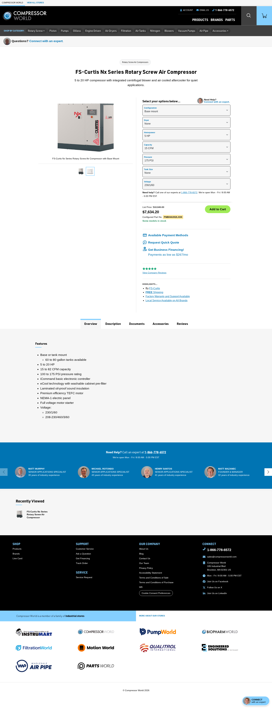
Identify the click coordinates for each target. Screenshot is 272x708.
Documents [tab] (136, 324)
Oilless (77, 30)
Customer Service (85, 549)
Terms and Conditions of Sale (153, 577)
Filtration (126, 30)
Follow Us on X (214, 587)
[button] (202, 10)
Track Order (82, 563)
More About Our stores (152, 616)
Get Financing (83, 558)
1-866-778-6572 (189, 192)
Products (200, 20)
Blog (141, 553)
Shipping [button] (154, 292)
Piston (53, 30)
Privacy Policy (146, 568)
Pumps (65, 30)
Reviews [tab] (182, 324)
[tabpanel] (136, 385)
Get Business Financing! (168, 252)
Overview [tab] (90, 324)
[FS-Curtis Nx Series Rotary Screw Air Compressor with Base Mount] (90, 171)
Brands (217, 20)
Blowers (169, 30)
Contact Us (144, 558)
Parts (230, 20)
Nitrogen (155, 30)
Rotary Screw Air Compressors (135, 62)
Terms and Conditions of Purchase (156, 582)
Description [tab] (113, 324)
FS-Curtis (154, 288)
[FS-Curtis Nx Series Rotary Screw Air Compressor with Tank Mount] (81, 171)
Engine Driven (93, 30)
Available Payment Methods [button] (168, 235)
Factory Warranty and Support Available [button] (168, 296)
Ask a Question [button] (83, 553)
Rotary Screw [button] (35, 30)
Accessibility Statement (150, 573)
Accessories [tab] (161, 324)
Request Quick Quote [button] (163, 242)
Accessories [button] (219, 30)
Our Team (144, 563)
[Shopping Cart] (264, 15)
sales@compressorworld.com (222, 556)
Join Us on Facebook (217, 581)
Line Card (17, 558)
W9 (140, 587)
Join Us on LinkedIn (217, 593)
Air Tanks (141, 30)
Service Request (84, 577)
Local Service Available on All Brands (166, 300)
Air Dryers (111, 30)
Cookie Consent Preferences (156, 593)
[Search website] (249, 15)
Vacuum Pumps (186, 30)
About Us (143, 549)
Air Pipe (204, 30)
